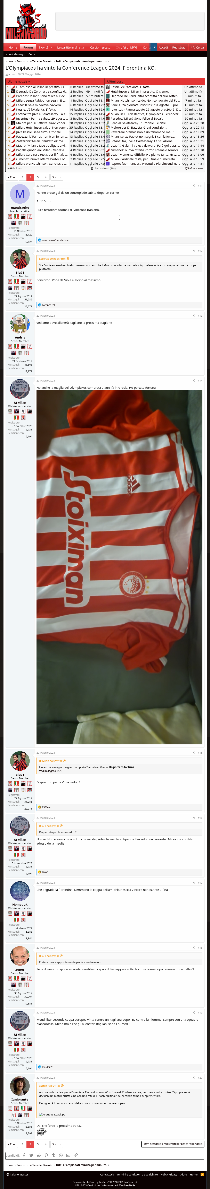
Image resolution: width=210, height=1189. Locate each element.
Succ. (55, 177)
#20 (200, 1077)
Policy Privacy (169, 1174)
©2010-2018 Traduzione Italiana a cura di (105, 1185)
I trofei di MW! (126, 47)
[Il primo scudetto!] (16, 216)
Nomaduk (19, 904)
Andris (20, 337)
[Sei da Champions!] (29, 216)
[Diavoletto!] (10, 216)
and (55, 240)
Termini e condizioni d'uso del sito (137, 1174)
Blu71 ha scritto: (49, 826)
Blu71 (20, 272)
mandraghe (20, 207)
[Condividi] (193, 185)
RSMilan (20, 402)
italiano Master (18, 1174)
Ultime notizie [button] (17, 81)
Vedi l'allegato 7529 (50, 771)
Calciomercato (100, 47)
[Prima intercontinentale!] (26, 223)
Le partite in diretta (70, 47)
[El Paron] (23, 216)
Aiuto (183, 1174)
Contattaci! (107, 1174)
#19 (200, 1012)
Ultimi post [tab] (115, 81)
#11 (200, 185)
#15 (200, 752)
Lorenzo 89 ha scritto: (52, 258)
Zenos (19, 969)
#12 (200, 251)
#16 (200, 818)
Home (13, 47)
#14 (200, 380)
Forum (28, 47)
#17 (200, 882)
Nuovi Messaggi (15, 54)
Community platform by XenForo (105, 1181)
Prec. (13, 177)
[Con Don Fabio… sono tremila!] (13, 223)
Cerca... (33, 54)
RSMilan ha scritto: (50, 761)
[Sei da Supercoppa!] (20, 223)
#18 (200, 947)
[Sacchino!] (29, 288)
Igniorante (19, 1099)
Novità (43, 47)
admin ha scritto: (49, 1085)
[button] (51, 47)
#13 (200, 315)
